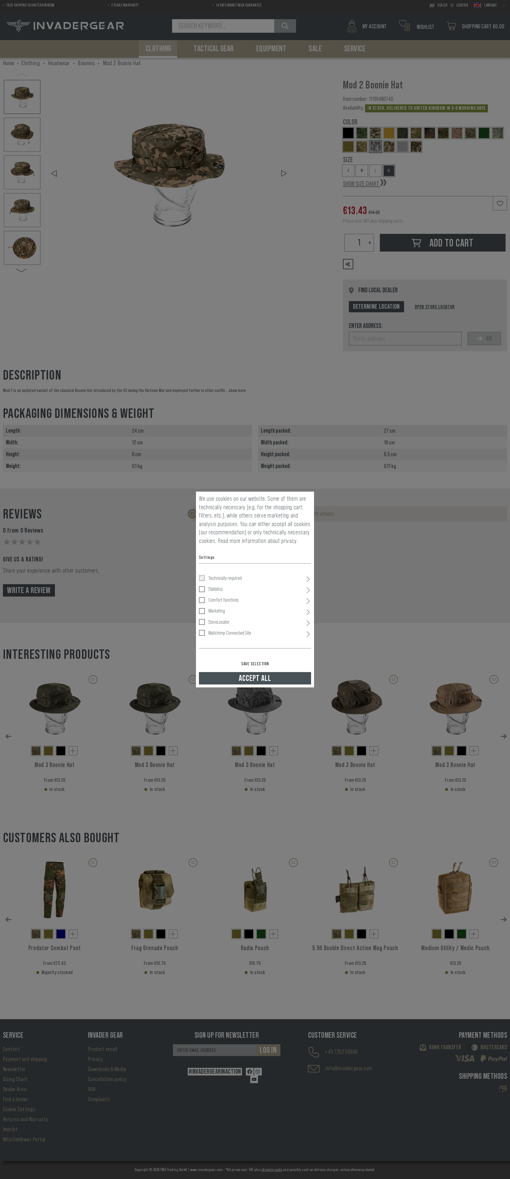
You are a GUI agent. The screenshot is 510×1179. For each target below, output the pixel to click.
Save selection (255, 663)
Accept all (255, 678)
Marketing (216, 610)
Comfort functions (223, 599)
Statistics (215, 589)
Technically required (225, 578)
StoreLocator (219, 622)
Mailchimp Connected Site (229, 633)
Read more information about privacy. (258, 541)
